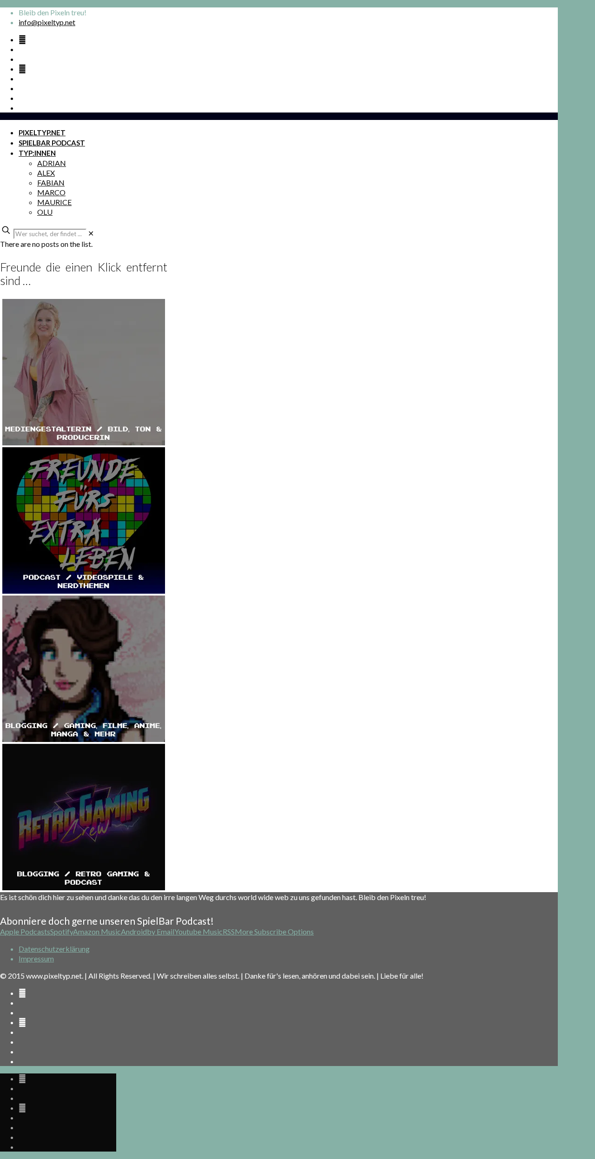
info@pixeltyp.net (47, 22)
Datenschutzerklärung (54, 948)
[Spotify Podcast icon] (22, 39)
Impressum (36, 958)
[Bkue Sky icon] (22, 68)
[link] (91, 233)
